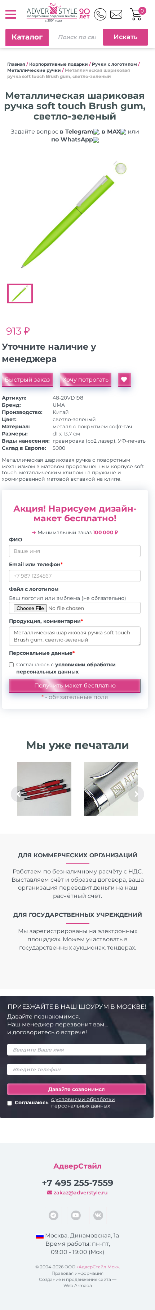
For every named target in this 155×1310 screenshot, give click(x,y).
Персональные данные (42, 653)
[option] (75, 214)
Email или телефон (36, 564)
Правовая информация (77, 1273)
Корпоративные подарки (58, 64)
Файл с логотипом (33, 589)
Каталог (27, 37)
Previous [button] (19, 794)
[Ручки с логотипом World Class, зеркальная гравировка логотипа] (44, 789)
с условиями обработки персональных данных (83, 1102)
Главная (16, 64)
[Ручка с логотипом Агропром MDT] (111, 789)
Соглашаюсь (65, 1102)
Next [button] (136, 794)
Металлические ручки (34, 70)
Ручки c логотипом (114, 64)
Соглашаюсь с (66, 668)
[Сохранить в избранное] (124, 380)
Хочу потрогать (85, 379)
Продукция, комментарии (46, 621)
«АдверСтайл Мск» (97, 1266)
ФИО (15, 539)
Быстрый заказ (27, 379)
